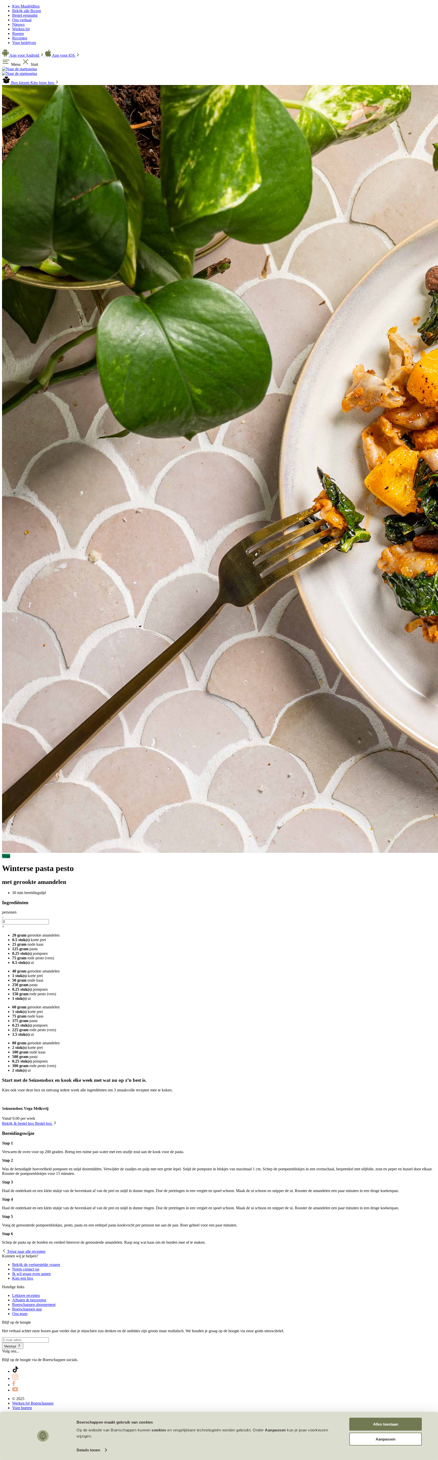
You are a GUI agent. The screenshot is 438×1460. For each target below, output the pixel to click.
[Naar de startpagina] (19, 69)
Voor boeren (22, 1408)
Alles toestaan (385, 1424)
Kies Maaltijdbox (26, 6)
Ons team (19, 1313)
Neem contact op (25, 1269)
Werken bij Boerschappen (32, 1403)
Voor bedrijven (24, 42)
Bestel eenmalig (25, 15)
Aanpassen (385, 1439)
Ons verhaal (21, 20)
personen (9, 912)
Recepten (19, 38)
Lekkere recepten (26, 1295)
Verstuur (10, 1346)
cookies (159, 1430)
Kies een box (22, 1278)
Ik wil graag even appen (31, 1274)
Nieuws (18, 24)
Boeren (18, 33)
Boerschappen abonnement (34, 1304)
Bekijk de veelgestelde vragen (36, 1264)
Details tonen (88, 1450)
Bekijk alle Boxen (26, 11)
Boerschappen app (27, 1309)
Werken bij (21, 29)
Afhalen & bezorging (29, 1300)
